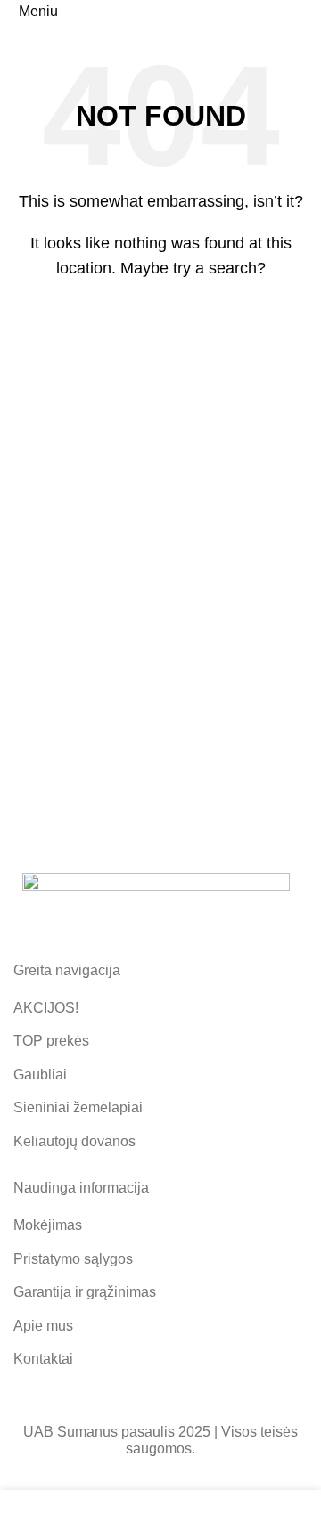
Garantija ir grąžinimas (84, 1291)
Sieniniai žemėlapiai (78, 1107)
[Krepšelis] (306, 11)
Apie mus (43, 1325)
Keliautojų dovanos (74, 1141)
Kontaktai (43, 1358)
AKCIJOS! (45, 1007)
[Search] (285, 316)
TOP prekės (51, 1040)
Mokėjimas (47, 1225)
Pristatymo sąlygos (73, 1258)
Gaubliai (40, 1074)
